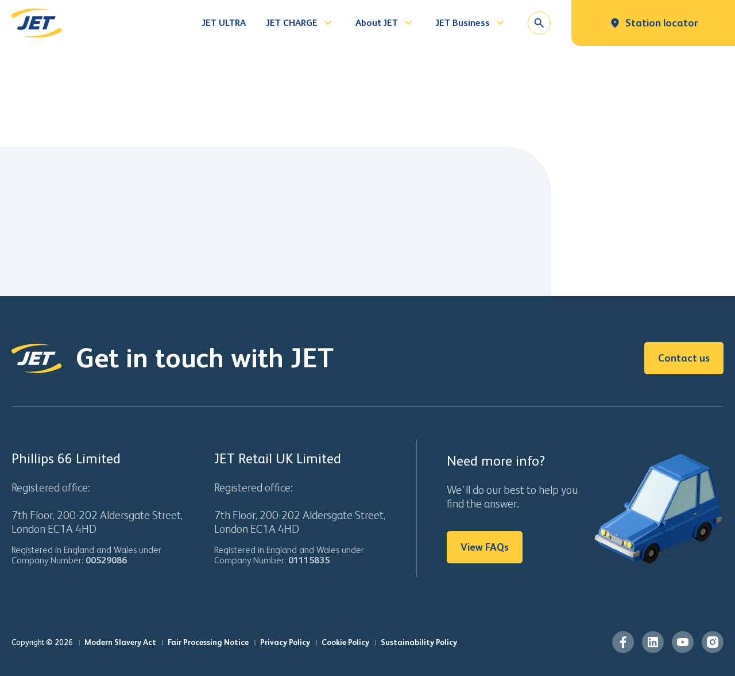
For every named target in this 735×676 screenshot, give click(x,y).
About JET (376, 22)
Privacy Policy (285, 642)
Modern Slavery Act (120, 642)
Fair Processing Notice (208, 642)
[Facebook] (623, 642)
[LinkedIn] (653, 642)
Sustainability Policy (419, 642)
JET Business (463, 22)
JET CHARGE (292, 22)
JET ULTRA (224, 22)
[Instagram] (713, 642)
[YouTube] (683, 642)
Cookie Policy (345, 642)
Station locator (661, 23)
